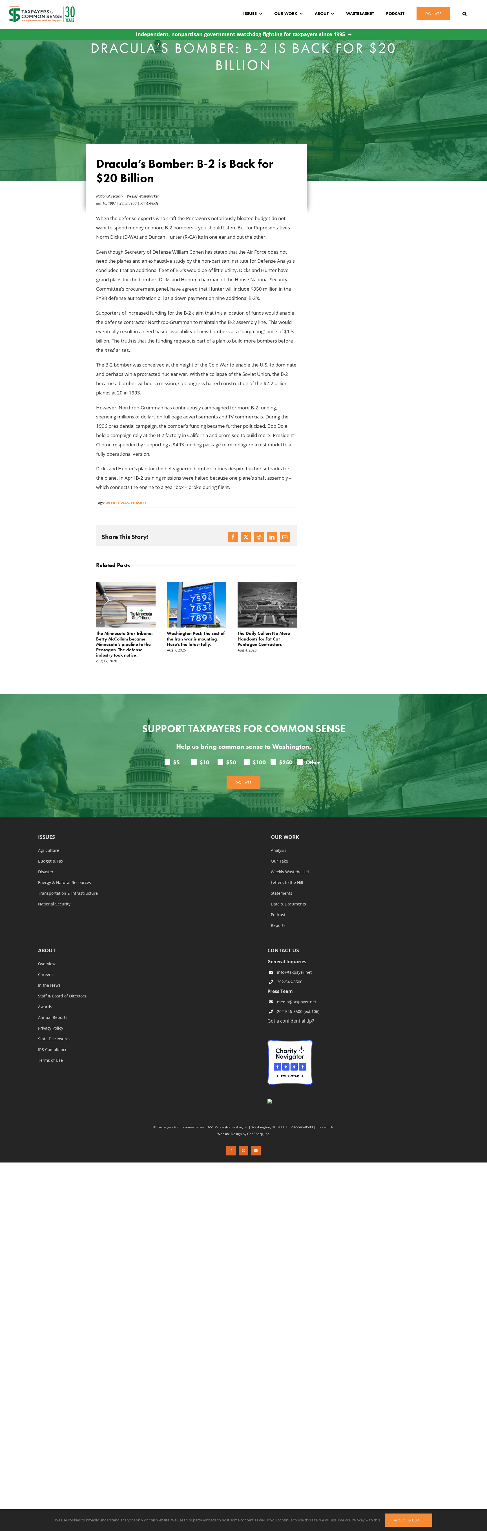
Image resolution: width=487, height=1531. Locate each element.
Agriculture (48, 839)
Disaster (46, 860)
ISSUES (46, 826)
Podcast (278, 903)
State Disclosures (54, 1027)
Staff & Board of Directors (62, 985)
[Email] (284, 536)
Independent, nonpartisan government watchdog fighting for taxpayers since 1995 (240, 34)
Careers (45, 963)
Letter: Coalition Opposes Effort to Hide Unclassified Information (264, 639)
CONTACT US (283, 939)
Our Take (279, 850)
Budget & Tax (50, 850)
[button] (464, 13)
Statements (281, 882)
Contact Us (325, 1116)
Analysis (278, 839)
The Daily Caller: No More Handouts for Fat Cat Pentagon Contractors (193, 639)
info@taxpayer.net (294, 961)
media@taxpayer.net (296, 991)
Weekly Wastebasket (142, 196)
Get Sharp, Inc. (258, 1122)
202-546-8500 (289, 971)
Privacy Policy (50, 1017)
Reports (278, 914)
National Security (109, 196)
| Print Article (147, 203)
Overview (47, 952)
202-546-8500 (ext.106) (298, 1000)
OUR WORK (285, 826)
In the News (49, 974)
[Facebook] (233, 536)
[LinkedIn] (271, 536)
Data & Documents (288, 893)
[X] (246, 536)
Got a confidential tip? (290, 1010)
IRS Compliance (52, 1038)
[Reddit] (259, 536)
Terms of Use (50, 1049)
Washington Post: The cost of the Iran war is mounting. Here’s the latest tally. (125, 639)
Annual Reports (52, 1006)
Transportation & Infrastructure (68, 882)
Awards (45, 995)
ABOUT (47, 940)
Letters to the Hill (287, 871)
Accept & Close (409, 1520)
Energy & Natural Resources (64, 871)
